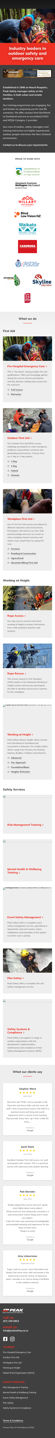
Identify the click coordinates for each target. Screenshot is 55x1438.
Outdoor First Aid (11, 1357)
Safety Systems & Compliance (17, 1408)
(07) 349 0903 (11, 1321)
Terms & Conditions (13, 1420)
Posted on (30, 1129)
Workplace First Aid (12, 1362)
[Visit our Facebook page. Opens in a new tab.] (5, 1339)
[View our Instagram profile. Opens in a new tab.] (12, 1339)
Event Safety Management (15, 1397)
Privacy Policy (8, 1427)
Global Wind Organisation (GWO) (18, 1373)
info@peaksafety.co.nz (15, 1330)
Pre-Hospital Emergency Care (17, 1352)
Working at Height (11, 1367)
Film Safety (8, 1402)
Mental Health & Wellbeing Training (19, 1392)
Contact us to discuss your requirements (25, 144)
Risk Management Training (15, 1387)
